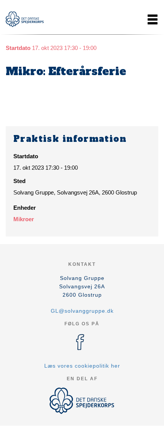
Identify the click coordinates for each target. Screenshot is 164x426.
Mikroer (23, 219)
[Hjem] (25, 19)
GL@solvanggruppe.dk (82, 311)
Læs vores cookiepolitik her (82, 366)
